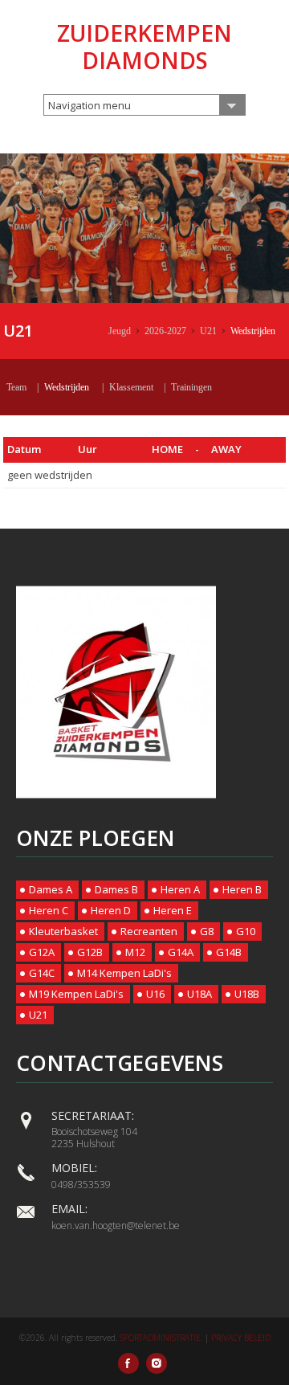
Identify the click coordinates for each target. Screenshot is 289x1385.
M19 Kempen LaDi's (76, 994)
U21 (208, 331)
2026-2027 (165, 331)
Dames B (116, 889)
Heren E (172, 910)
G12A (42, 952)
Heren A (180, 889)
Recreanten (148, 931)
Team (16, 387)
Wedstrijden (252, 331)
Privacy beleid (241, 1337)
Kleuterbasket (63, 931)
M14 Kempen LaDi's (124, 973)
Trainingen (191, 387)
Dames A (50, 889)
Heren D (111, 910)
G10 (245, 931)
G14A (180, 952)
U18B (246, 994)
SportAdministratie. (161, 1337)
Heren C (48, 910)
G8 (207, 931)
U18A (199, 994)
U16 (155, 994)
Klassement (131, 387)
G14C (42, 973)
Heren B (242, 889)
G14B (229, 952)
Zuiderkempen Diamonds (144, 47)
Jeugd (119, 331)
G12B (90, 952)
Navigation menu (89, 105)
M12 (135, 952)
